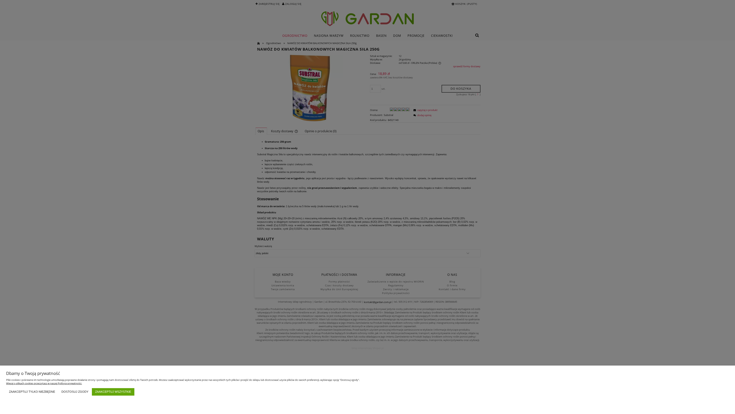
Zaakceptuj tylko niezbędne (32, 391)
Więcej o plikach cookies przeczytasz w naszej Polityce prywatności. (44, 383)
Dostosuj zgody (74, 391)
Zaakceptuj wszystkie (113, 391)
